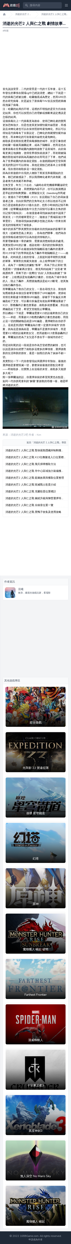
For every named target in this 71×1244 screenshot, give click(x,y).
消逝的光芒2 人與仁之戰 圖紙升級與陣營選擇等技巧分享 (34, 498)
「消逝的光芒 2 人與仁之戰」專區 (48, 442)
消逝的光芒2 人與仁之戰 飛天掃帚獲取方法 (30, 464)
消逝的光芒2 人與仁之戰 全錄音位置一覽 (29, 505)
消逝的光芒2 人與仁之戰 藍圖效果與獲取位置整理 (34, 478)
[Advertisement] (35, 60)
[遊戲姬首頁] (4, 14)
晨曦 (20, 589)
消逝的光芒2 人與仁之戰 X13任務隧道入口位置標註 (34, 457)
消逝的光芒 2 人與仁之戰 (23, 14)
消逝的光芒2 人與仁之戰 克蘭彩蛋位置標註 (30, 491)
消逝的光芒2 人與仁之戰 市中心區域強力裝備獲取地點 (34, 471)
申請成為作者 (35, 1239)
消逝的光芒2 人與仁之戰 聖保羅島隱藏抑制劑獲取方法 (34, 450)
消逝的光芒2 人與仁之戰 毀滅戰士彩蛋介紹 (30, 484)
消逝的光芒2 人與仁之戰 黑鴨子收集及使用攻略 (33, 512)
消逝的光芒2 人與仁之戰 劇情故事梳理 (53, 14)
